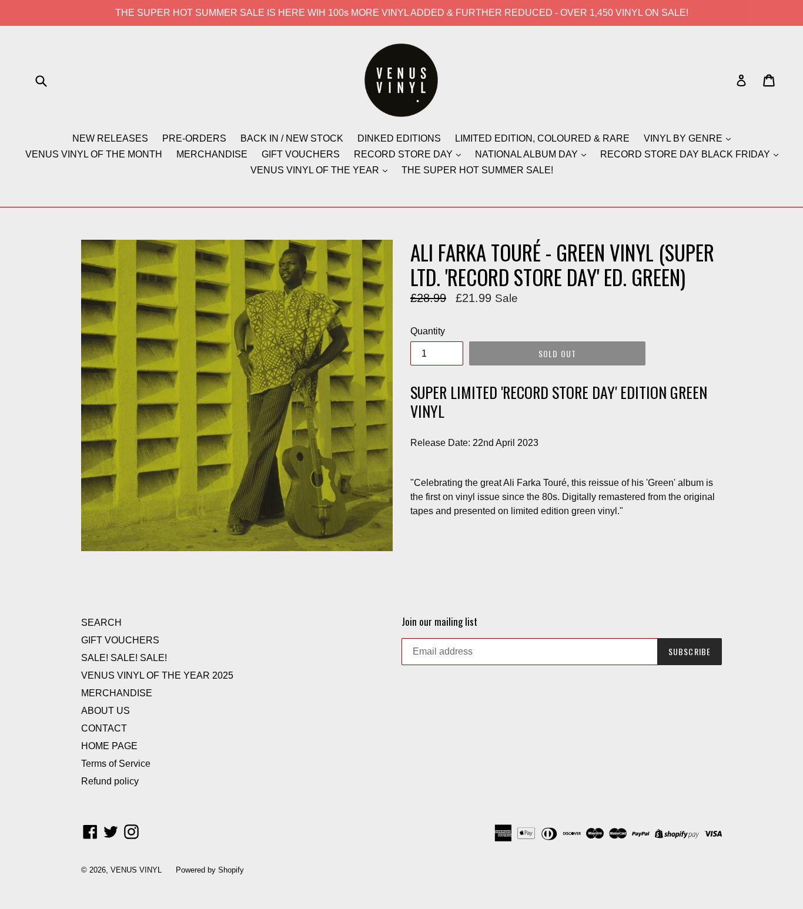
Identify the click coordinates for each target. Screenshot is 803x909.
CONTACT (104, 728)
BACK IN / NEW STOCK (291, 138)
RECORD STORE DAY (404, 154)
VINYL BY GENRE (684, 138)
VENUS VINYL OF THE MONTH (93, 154)
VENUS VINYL (136, 870)
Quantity (427, 331)
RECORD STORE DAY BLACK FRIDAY (686, 154)
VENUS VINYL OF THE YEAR (316, 170)
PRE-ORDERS (194, 138)
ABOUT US (105, 711)
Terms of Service (115, 764)
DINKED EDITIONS (399, 138)
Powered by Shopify (210, 870)
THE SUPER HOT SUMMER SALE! (477, 170)
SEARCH (101, 623)
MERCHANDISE (211, 154)
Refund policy (110, 781)
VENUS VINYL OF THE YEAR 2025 (157, 675)
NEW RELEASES (110, 138)
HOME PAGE (109, 746)
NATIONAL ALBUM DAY (527, 154)
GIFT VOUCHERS (301, 154)
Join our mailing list (439, 622)
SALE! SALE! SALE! (124, 658)
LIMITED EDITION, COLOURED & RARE (542, 138)
